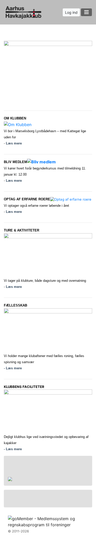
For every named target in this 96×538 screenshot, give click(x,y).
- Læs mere (13, 368)
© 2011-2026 (18, 531)
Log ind (71, 12)
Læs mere (14, 143)
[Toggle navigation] (86, 12)
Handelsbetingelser (30, 472)
